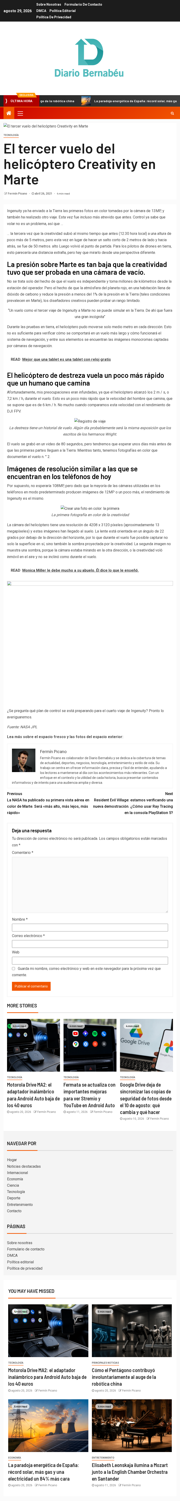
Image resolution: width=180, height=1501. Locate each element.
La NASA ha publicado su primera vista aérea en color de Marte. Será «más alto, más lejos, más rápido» (48, 803)
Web (15, 952)
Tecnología (11, 135)
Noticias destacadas (24, 1166)
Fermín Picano (18, 193)
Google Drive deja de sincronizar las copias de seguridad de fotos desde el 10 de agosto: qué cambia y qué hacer (146, 1098)
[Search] (172, 113)
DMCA (41, 11)
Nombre (20, 919)
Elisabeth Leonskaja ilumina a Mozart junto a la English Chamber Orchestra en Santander (130, 1472)
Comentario (22, 852)
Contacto (14, 1211)
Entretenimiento (20, 1204)
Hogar (12, 1160)
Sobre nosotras (48, 4)
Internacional (17, 1173)
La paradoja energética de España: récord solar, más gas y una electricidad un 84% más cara (43, 1472)
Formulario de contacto (83, 4)
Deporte (13, 1198)
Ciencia (13, 1185)
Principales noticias (105, 1363)
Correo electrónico (28, 936)
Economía (15, 1179)
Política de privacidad (53, 17)
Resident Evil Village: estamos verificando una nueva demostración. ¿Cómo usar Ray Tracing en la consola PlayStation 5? (133, 803)
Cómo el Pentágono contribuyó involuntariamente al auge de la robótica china (124, 1377)
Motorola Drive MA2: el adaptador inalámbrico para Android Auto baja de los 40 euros (47, 1377)
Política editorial (62, 11)
